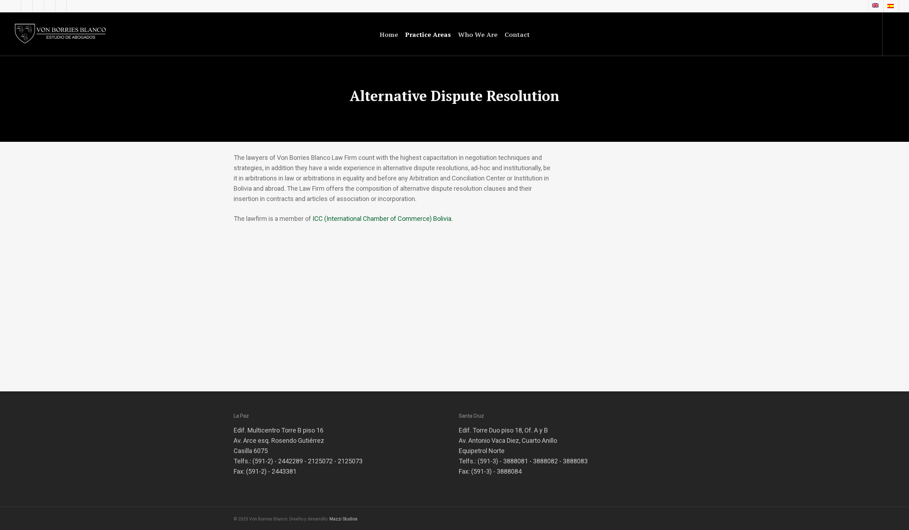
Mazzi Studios (344, 519)
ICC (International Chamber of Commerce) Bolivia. (382, 218)
